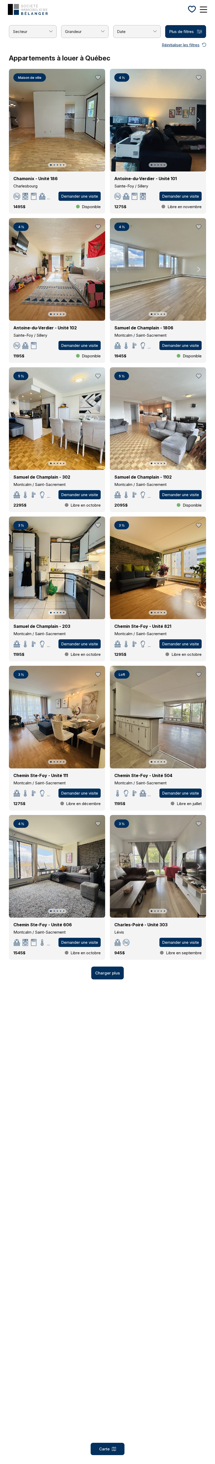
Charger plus (107, 973)
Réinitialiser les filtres (181, 44)
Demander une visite (79, 196)
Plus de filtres (181, 31)
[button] (51, 165)
